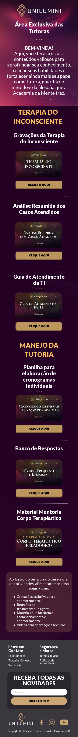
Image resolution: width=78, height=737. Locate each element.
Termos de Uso (49, 655)
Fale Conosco (17, 655)
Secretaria (14, 665)
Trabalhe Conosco (19, 660)
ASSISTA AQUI (39, 184)
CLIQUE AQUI (39, 255)
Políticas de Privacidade (47, 662)
